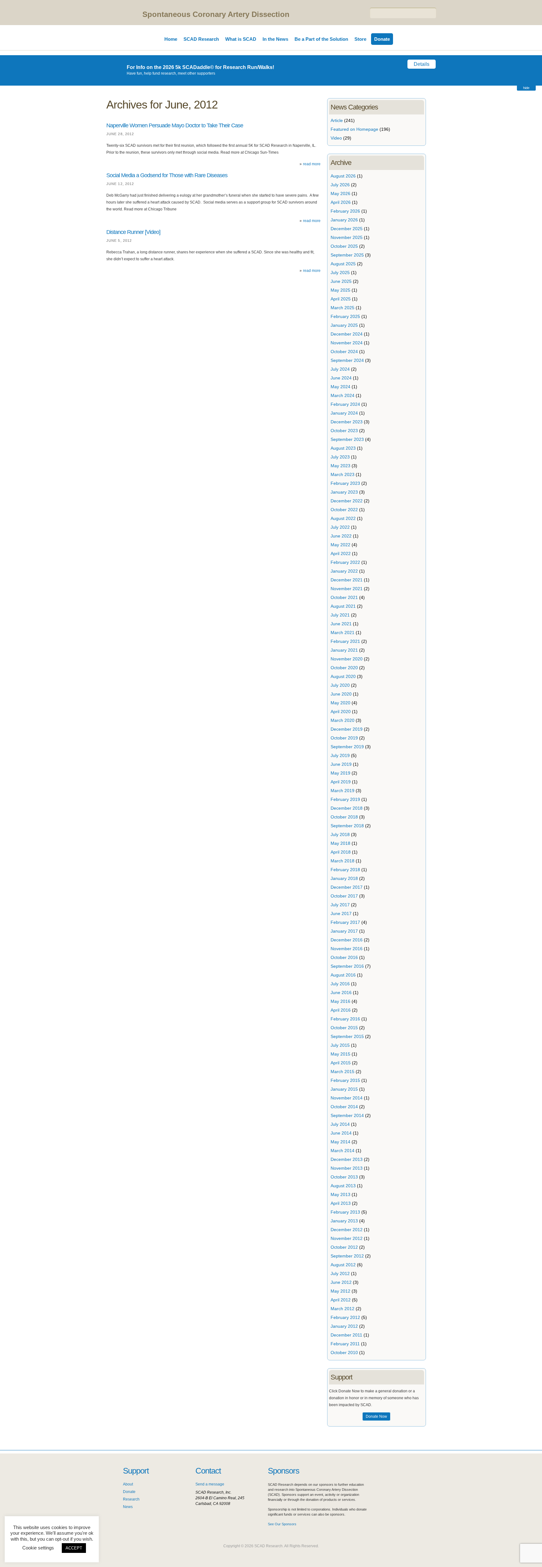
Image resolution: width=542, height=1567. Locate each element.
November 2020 (347, 658)
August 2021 (343, 606)
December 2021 (347, 579)
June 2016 (341, 992)
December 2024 (347, 333)
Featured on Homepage (354, 129)
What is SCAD (240, 39)
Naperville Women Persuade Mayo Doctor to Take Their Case (174, 125)
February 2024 (345, 404)
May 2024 (340, 386)
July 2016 (340, 983)
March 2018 (342, 860)
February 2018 (345, 869)
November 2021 (347, 588)
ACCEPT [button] (74, 1548)
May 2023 (340, 465)
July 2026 (340, 184)
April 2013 (341, 1203)
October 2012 (344, 1247)
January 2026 (344, 219)
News (128, 1507)
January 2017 (344, 931)
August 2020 (343, 676)
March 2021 (342, 632)
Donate (382, 39)
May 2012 (340, 1291)
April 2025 (341, 298)
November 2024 (347, 342)
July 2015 (340, 1045)
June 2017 (341, 913)
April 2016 (341, 1010)
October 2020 (344, 667)
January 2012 (344, 1326)
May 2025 (340, 290)
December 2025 (347, 228)
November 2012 (347, 1238)
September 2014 (347, 1115)
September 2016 (347, 966)
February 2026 (345, 211)
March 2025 (342, 307)
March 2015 (342, 1071)
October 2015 (344, 1027)
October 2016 (344, 957)
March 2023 (342, 474)
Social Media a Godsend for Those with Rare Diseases (166, 175)
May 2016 (340, 1001)
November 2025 (347, 237)
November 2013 (347, 1168)
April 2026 (341, 202)
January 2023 (344, 492)
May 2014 (340, 1141)
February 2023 (345, 483)
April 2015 (341, 1062)
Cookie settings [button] (38, 1547)
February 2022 (345, 562)
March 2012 (342, 1308)
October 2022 (344, 509)
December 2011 (346, 1334)
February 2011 (345, 1343)
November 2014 (347, 1097)
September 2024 (347, 360)
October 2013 (344, 1176)
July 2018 (340, 834)
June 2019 (341, 764)
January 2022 (344, 571)
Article (337, 120)
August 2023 (343, 448)
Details (421, 64)
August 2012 (343, 1264)
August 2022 (343, 518)
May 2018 (340, 843)
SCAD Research (201, 39)
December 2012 (347, 1229)
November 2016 (347, 948)
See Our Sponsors (282, 1524)
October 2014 (344, 1106)
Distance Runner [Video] (133, 232)
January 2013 (344, 1220)
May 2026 (340, 193)
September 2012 (347, 1255)
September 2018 (347, 825)
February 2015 (345, 1080)
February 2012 (345, 1317)
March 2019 (342, 790)
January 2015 (344, 1089)
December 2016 (347, 939)
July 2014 (340, 1124)
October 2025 (344, 246)
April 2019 (341, 781)
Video (336, 137)
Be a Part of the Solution (321, 39)
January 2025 (344, 325)
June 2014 (341, 1133)
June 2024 (341, 377)
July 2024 (340, 369)
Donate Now (376, 1416)
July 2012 (340, 1273)
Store (360, 39)
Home (170, 39)
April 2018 (341, 852)
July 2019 (340, 755)
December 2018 (347, 808)
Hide (526, 88)
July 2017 (340, 904)
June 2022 (341, 535)
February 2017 (345, 922)
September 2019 (347, 746)
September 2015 (347, 1036)
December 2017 (347, 887)
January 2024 (344, 413)
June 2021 (341, 623)
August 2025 (343, 263)
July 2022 (340, 527)
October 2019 (344, 737)
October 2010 (344, 1352)
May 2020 (340, 702)
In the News (275, 39)
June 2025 (341, 281)
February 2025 (345, 316)
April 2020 (341, 711)
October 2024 (344, 351)
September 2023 (347, 439)
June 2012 (341, 1282)
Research (131, 1499)
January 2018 (344, 878)
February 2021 (345, 641)
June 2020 (341, 693)
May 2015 (340, 1053)
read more (312, 164)
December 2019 (347, 729)
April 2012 (341, 1299)
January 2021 (344, 650)
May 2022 (340, 544)
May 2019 (340, 773)
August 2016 (343, 974)
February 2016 (345, 1018)
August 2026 (343, 175)
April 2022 (341, 553)
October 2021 (344, 597)
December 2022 (347, 500)
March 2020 (342, 720)
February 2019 (345, 799)
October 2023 (344, 430)
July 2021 (340, 614)
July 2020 (340, 685)
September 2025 (347, 254)
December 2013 (347, 1159)
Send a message (209, 1484)
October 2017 (344, 895)
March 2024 (342, 395)
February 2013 (345, 1212)
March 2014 (342, 1150)
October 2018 (344, 816)
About (128, 1484)
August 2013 (343, 1185)
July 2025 (340, 272)
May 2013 (340, 1194)
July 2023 (340, 456)
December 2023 (347, 421)
